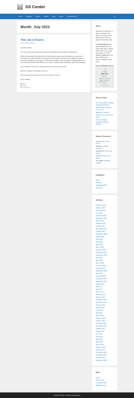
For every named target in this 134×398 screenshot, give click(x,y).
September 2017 (101, 281)
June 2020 (99, 239)
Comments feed (101, 383)
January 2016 (100, 321)
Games (61, 16)
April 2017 (99, 289)
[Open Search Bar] (114, 16)
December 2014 (101, 352)
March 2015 (100, 344)
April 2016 (99, 313)
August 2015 (100, 331)
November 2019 (101, 252)
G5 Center (35, 6)
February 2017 (101, 294)
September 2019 (101, 255)
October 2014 (100, 357)
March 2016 (100, 315)
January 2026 (100, 208)
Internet (46, 16)
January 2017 (100, 297)
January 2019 (100, 268)
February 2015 (101, 347)
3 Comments (26, 87)
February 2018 (101, 276)
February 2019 (101, 265)
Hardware (29, 16)
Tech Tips (99, 188)
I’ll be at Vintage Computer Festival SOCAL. (102, 122)
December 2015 (101, 323)
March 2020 (100, 247)
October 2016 (100, 305)
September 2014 (101, 360)
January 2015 (100, 350)
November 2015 (101, 326)
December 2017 (101, 279)
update (24, 85)
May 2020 (99, 242)
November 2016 (101, 302)
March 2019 (100, 263)
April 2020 (99, 244)
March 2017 (100, 292)
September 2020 (101, 234)
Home (20, 16)
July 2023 (99, 213)
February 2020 (101, 250)
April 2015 (99, 342)
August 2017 (100, 284)
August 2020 (100, 237)
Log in (98, 377)
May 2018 (99, 273)
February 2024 (101, 210)
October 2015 (100, 329)
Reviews (99, 182)
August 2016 (100, 308)
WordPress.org (101, 385)
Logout (98, 156)
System (37, 16)
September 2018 (101, 271)
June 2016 (99, 310)
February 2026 (101, 205)
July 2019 (99, 258)
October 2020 (100, 231)
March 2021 (100, 221)
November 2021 (101, 216)
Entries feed (100, 380)
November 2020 (101, 229)
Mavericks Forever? (102, 112)
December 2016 (101, 300)
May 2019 (99, 260)
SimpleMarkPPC (72, 16)
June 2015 (99, 336)
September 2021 (101, 218)
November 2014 (101, 355)
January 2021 (100, 226)
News (24, 83)
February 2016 (101, 318)
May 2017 (99, 286)
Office (53, 16)
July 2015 (99, 334)
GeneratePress (75, 395)
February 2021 (101, 223)
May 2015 (99, 339)
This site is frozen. (32, 39)
